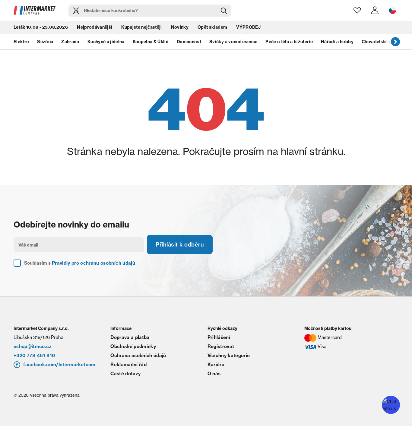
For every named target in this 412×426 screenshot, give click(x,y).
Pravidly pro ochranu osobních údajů (93, 263)
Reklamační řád (128, 364)
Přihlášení (219, 337)
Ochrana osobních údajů (138, 355)
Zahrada (70, 41)
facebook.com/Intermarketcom (59, 364)
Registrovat (221, 346)
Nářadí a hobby (337, 41)
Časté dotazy (125, 373)
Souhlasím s (79, 263)
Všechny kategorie (229, 355)
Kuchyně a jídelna (106, 41)
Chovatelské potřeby (384, 41)
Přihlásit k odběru (180, 244)
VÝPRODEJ (248, 27)
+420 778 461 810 (34, 355)
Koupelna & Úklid (151, 41)
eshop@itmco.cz (33, 346)
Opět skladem (212, 27)
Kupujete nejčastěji (141, 27)
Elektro (21, 41)
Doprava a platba (129, 337)
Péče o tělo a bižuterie (289, 41)
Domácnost (189, 41)
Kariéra (216, 364)
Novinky (180, 27)
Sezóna (45, 41)
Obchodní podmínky (133, 346)
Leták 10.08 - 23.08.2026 (41, 27)
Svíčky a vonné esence (233, 41)
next (395, 41)
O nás (214, 373)
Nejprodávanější (94, 27)
